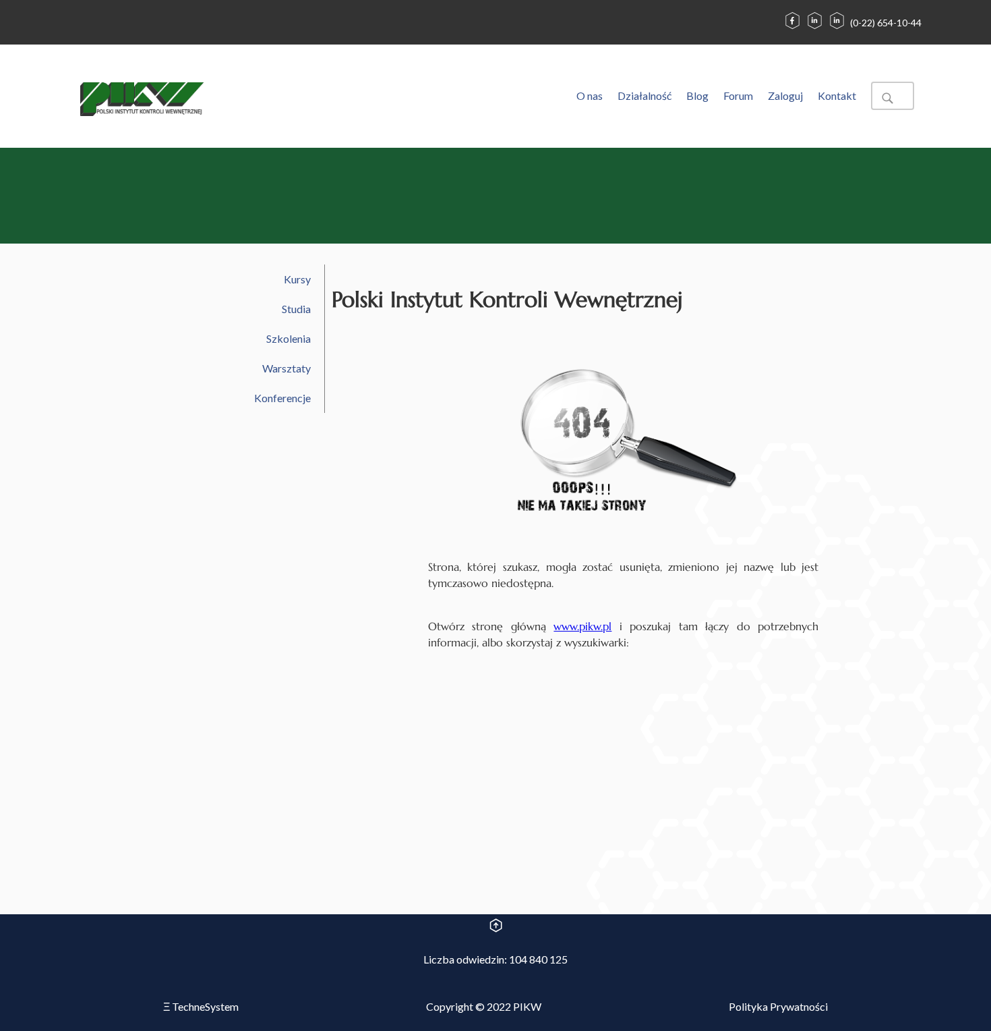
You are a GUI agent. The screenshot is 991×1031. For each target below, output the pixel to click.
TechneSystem (201, 1006)
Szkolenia (288, 338)
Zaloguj (785, 95)
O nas (589, 95)
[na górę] (496, 927)
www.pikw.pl (582, 626)
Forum (738, 95)
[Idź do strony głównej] (141, 101)
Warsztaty (286, 368)
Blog (697, 95)
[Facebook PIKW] (792, 28)
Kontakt (837, 95)
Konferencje (282, 397)
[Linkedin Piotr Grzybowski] (837, 28)
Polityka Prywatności (778, 1006)
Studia (296, 308)
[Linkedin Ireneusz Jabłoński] (815, 28)
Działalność (644, 95)
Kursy (297, 279)
